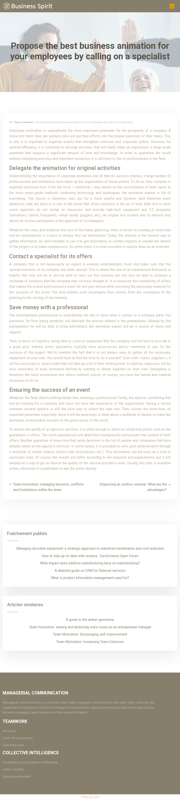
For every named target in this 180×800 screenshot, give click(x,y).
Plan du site (90, 797)
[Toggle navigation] (172, 6)
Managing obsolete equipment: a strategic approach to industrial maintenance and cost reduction (90, 548)
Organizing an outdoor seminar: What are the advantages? (133, 487)
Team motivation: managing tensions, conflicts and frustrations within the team (48, 487)
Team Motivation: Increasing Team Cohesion (90, 642)
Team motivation (23, 122)
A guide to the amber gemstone (90, 620)
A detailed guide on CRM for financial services (90, 571)
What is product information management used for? (90, 578)
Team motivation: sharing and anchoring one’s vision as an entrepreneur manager (90, 627)
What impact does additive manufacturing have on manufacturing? (90, 563)
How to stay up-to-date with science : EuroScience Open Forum (90, 556)
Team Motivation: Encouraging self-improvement (90, 634)
